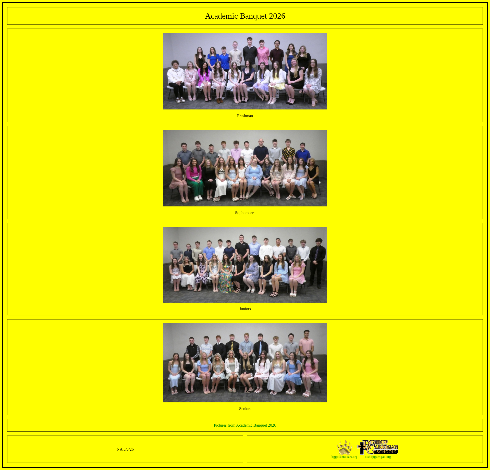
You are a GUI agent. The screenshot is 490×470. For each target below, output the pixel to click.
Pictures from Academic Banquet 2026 (245, 425)
